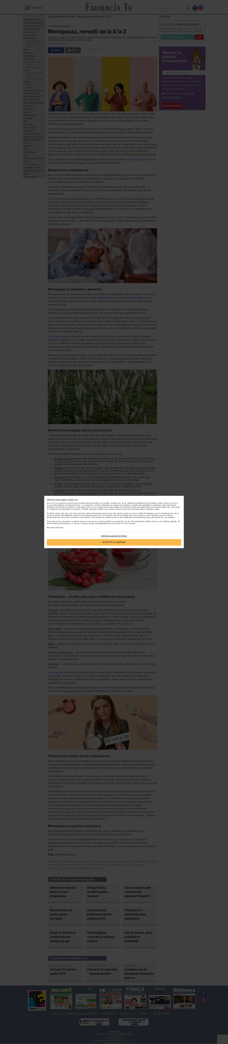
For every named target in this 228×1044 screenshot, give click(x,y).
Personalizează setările (114, 536)
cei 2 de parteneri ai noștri (63, 503)
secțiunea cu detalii (80, 509)
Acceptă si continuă (114, 542)
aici (61, 528)
